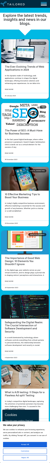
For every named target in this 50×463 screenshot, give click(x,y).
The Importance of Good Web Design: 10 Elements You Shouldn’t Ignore (22, 261)
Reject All (25, 458)
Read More (9, 89)
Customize (25, 451)
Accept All (25, 444)
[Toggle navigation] (44, 4)
